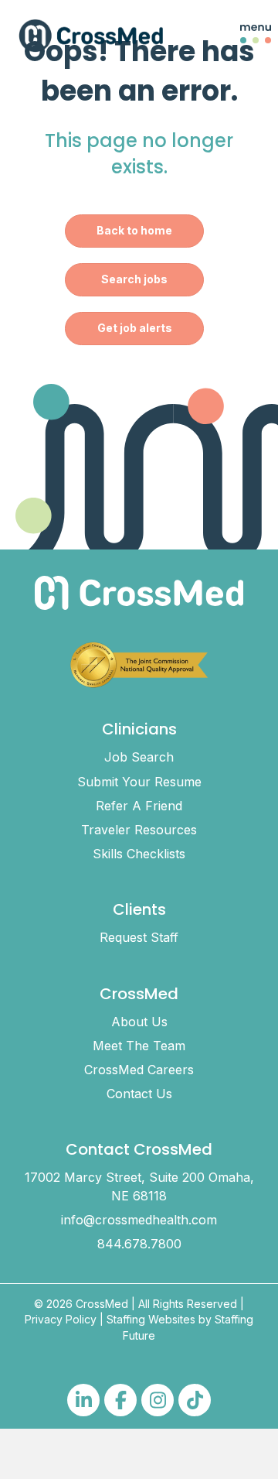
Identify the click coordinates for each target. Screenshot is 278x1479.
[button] (244, 35)
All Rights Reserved (187, 1303)
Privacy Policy (61, 1319)
